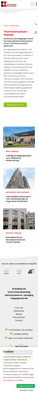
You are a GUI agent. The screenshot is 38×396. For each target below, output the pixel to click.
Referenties (14, 26)
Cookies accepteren (25, 386)
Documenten (19, 317)
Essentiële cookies (26, 390)
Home (6, 26)
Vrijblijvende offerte (14, 105)
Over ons (19, 308)
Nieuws (19, 314)
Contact (19, 320)
